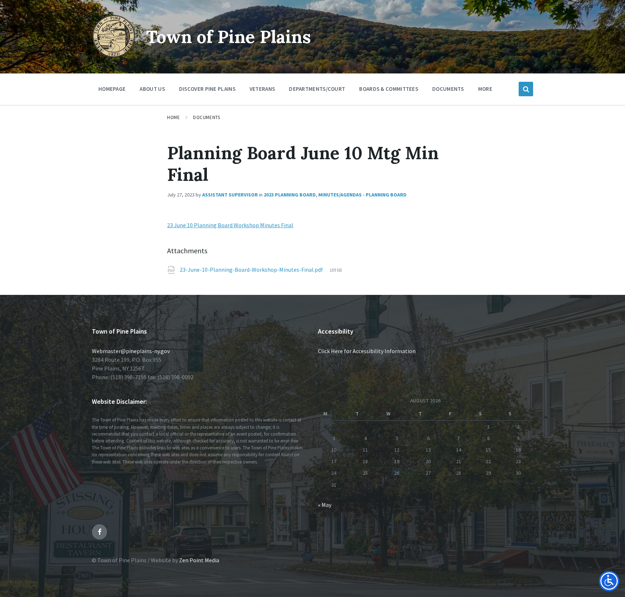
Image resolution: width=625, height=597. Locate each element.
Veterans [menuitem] (262, 88)
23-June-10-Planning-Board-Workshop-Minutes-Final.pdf (252, 269)
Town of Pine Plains (228, 37)
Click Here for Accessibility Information (367, 351)
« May (324, 504)
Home (173, 117)
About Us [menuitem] (152, 88)
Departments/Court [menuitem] (317, 88)
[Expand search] (526, 89)
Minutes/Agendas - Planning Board (362, 194)
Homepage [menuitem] (112, 88)
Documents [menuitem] (448, 88)
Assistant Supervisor (230, 194)
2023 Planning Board (290, 194)
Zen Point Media (199, 560)
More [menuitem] (485, 88)
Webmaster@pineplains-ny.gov (131, 351)
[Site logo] (113, 55)
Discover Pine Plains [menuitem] (207, 88)
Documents (206, 117)
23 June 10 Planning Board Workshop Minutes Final (230, 225)
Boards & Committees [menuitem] (388, 88)
